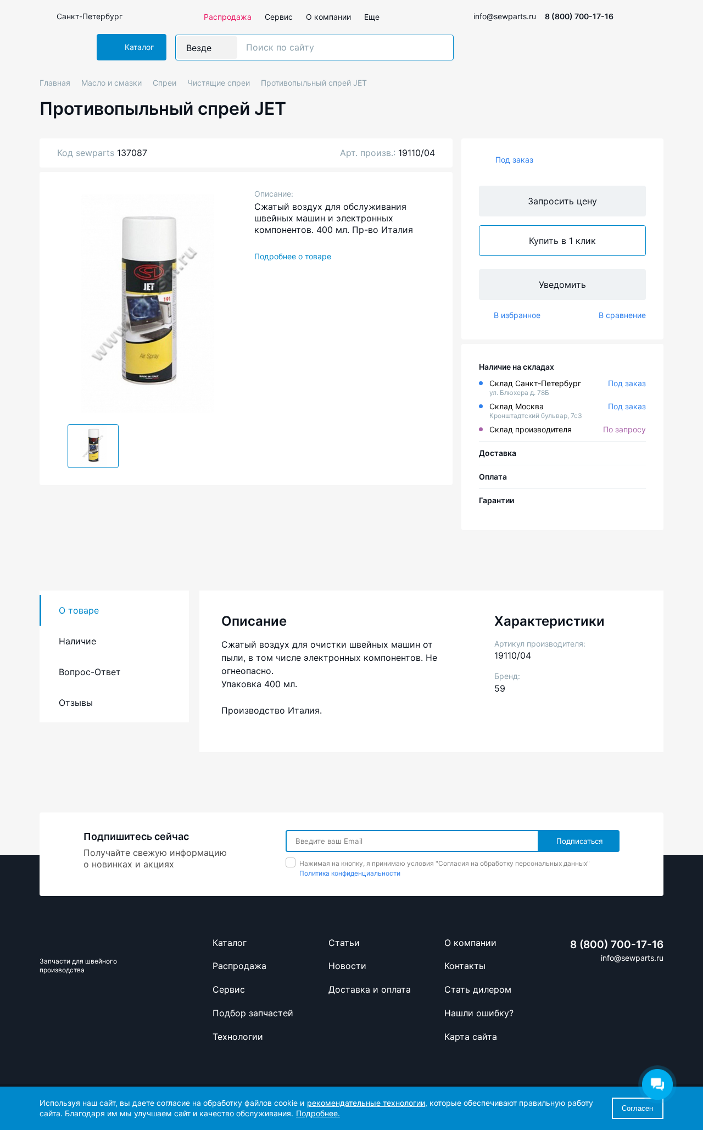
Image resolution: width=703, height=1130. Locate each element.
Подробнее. (318, 1113)
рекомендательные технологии (366, 1102)
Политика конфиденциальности (349, 873)
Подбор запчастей (253, 1012)
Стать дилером (477, 989)
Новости (347, 965)
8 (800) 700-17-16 (579, 16)
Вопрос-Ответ (90, 671)
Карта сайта (470, 1036)
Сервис (279, 16)
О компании (328, 16)
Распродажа (228, 16)
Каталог (230, 942)
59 (499, 688)
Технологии (238, 1036)
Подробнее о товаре (292, 256)
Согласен (637, 1108)
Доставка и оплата (369, 989)
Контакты (465, 965)
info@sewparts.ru (504, 16)
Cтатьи (344, 942)
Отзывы (76, 702)
